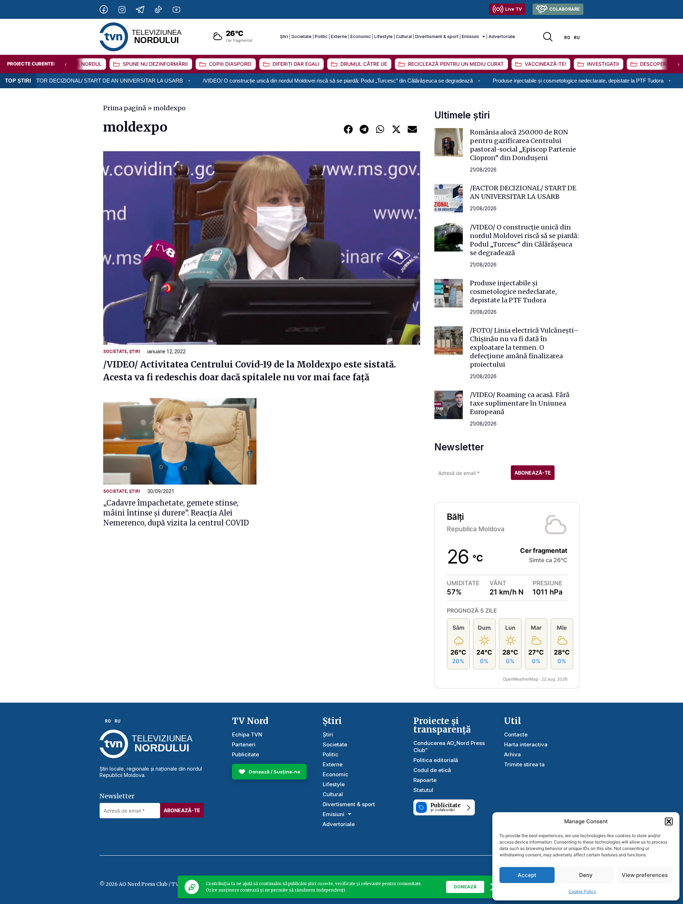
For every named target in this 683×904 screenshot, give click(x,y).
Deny (586, 875)
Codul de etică (432, 770)
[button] (668, 821)
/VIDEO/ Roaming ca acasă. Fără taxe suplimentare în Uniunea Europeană (520, 403)
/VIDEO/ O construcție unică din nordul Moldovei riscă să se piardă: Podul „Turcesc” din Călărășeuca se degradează (295, 81)
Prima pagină (124, 108)
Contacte (516, 734)
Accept (527, 875)
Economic (360, 36)
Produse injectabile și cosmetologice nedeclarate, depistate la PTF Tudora (535, 81)
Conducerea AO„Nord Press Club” (449, 747)
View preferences (645, 875)
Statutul (423, 790)
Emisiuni (470, 36)
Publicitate (245, 754)
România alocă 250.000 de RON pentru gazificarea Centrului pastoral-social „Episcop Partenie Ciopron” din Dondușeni (523, 145)
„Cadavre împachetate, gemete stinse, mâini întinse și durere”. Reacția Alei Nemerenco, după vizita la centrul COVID (176, 512)
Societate (301, 36)
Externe (339, 36)
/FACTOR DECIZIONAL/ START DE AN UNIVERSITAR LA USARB (523, 192)
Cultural (404, 36)
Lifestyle (383, 36)
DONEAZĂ (465, 886)
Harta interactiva (525, 744)
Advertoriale (501, 36)
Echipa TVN (247, 734)
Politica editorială (435, 760)
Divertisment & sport (437, 36)
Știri (284, 36)
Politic (321, 36)
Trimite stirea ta (524, 764)
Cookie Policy (582, 891)
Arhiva (512, 754)
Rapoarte (424, 780)
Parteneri (243, 744)
